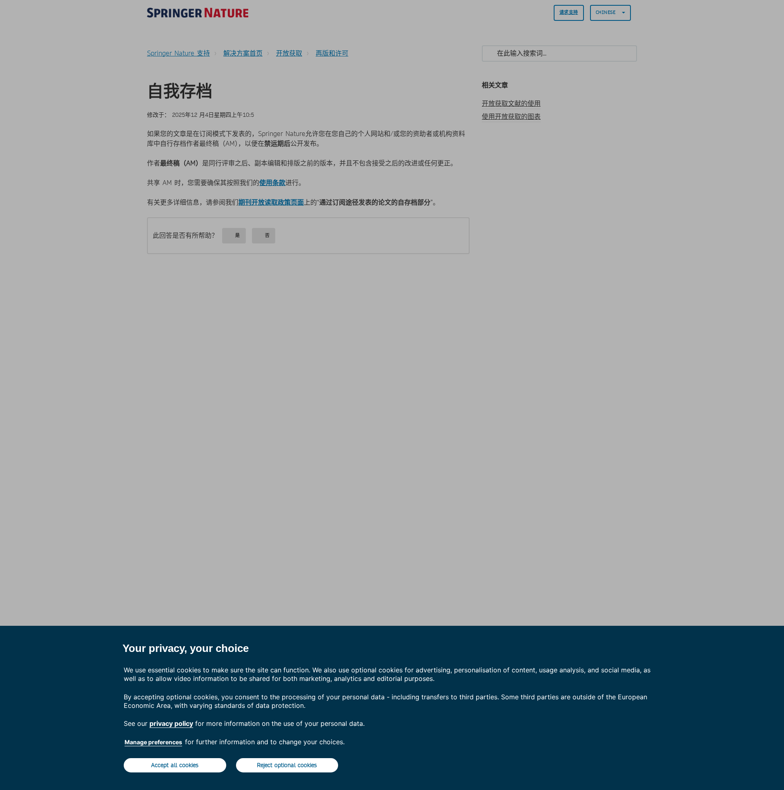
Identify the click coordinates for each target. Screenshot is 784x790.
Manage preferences (153, 742)
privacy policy (171, 723)
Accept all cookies (174, 765)
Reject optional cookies (287, 765)
